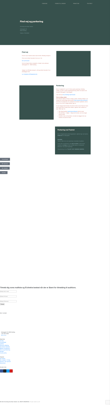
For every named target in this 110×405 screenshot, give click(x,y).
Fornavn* (2, 294)
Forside (44, 3)
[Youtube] (11, 371)
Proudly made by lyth (35, 401)
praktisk (76, 3)
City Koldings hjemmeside (69, 94)
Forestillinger (60, 3)
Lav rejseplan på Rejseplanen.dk (29, 74)
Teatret (90, 3)
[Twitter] (8, 371)
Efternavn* (2, 299)
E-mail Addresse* (4, 289)
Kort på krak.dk (25, 60)
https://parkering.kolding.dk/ (81, 100)
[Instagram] (4, 371)
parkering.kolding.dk (72, 111)
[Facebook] (1, 371)
